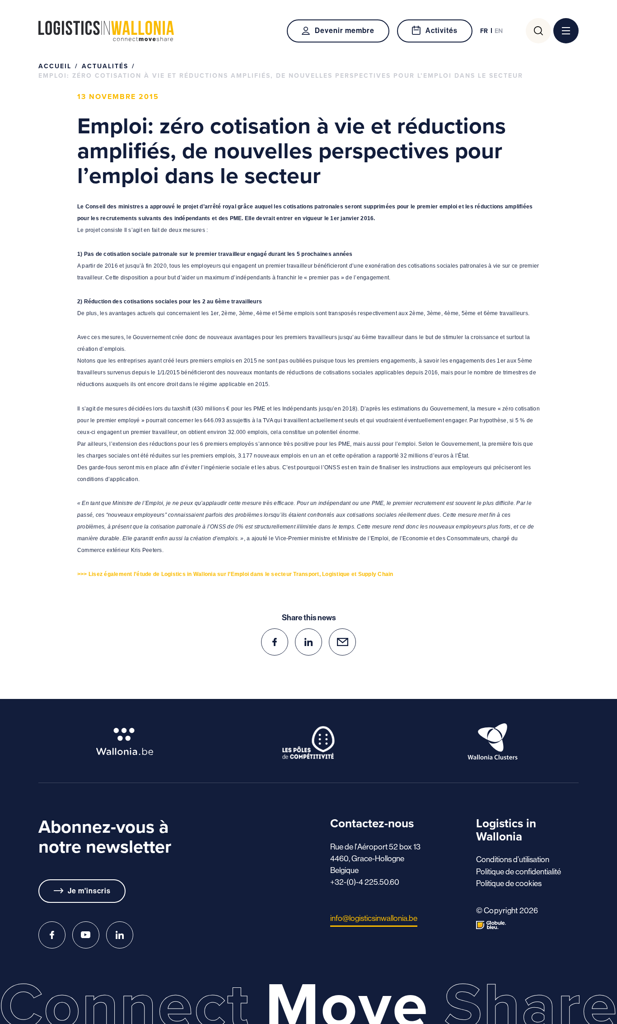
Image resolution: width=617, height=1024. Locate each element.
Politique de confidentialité (518, 871)
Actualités (105, 66)
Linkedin (119, 934)
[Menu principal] (566, 30)
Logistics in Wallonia (106, 31)
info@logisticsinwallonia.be (373, 918)
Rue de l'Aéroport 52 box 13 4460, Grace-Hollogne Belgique (375, 858)
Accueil (54, 66)
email (342, 642)
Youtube (85, 934)
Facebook (51, 934)
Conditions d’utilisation (512, 859)
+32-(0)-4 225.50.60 (364, 882)
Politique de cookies (509, 883)
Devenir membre (344, 30)
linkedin (308, 642)
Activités (441, 30)
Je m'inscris (89, 891)
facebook (274, 642)
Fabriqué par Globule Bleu (491, 925)
